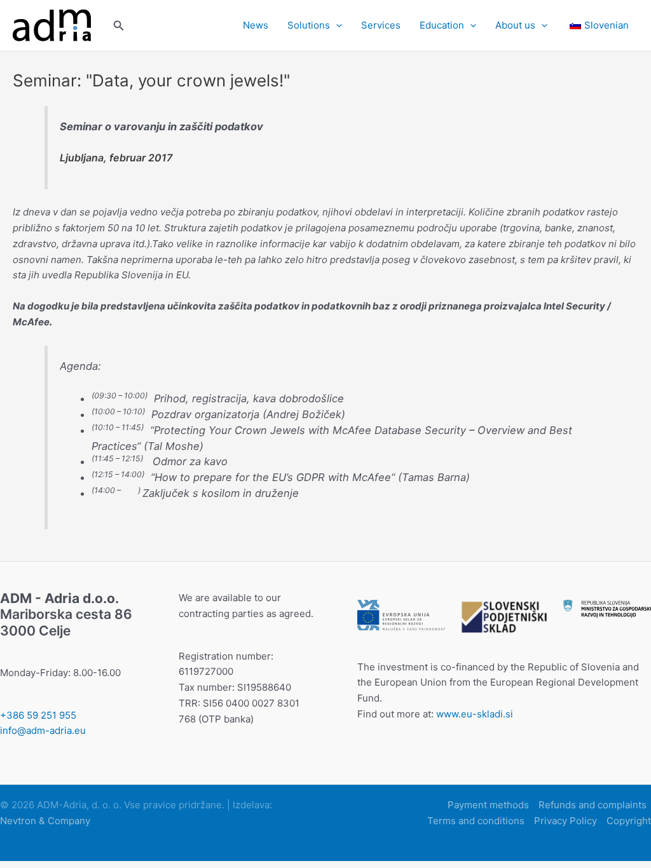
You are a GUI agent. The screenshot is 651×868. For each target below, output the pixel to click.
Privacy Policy (565, 821)
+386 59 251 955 (38, 715)
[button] (119, 26)
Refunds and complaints (592, 805)
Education (442, 25)
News (255, 25)
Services (381, 25)
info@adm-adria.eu (43, 730)
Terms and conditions (475, 821)
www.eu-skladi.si (474, 714)
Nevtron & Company (45, 821)
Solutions (308, 25)
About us (515, 25)
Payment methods (488, 805)
